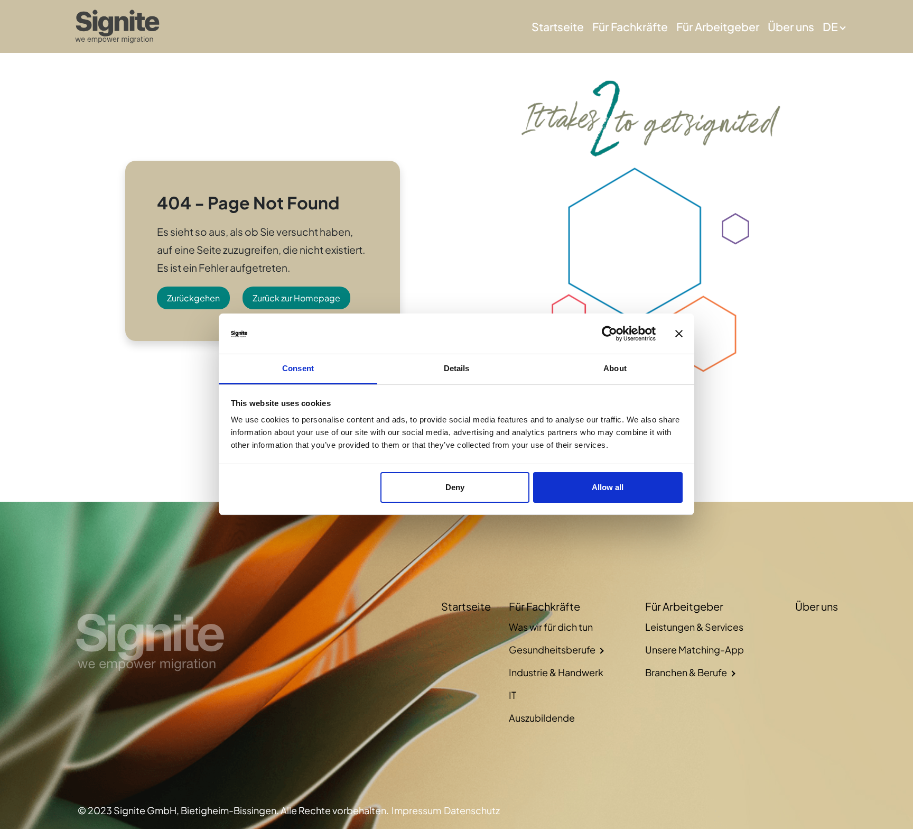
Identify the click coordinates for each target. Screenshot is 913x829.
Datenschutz (472, 810)
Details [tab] (457, 368)
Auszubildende (542, 718)
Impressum (416, 810)
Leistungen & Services (694, 627)
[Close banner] (679, 334)
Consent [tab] (298, 368)
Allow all (607, 487)
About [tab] (615, 368)
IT (512, 695)
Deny (454, 487)
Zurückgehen (193, 297)
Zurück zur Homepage (296, 297)
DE (830, 27)
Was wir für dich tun (551, 627)
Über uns (791, 27)
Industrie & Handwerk (556, 672)
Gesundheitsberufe (552, 649)
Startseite (558, 27)
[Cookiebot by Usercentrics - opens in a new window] (609, 334)
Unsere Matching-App (694, 649)
